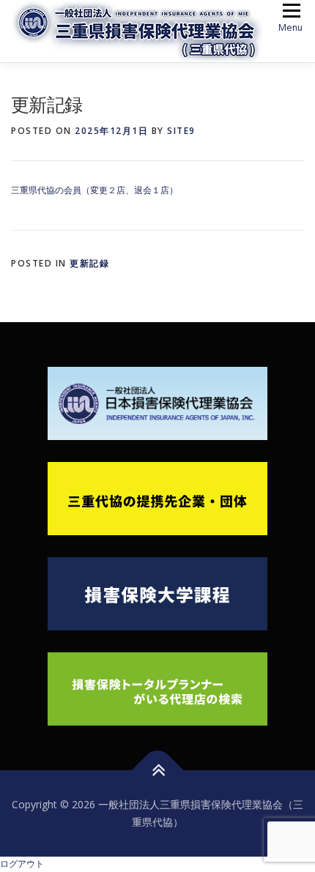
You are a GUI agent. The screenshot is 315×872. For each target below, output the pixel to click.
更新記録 (89, 263)
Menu (290, 27)
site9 (181, 130)
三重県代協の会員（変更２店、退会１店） (94, 190)
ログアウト (22, 863)
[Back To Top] (158, 771)
